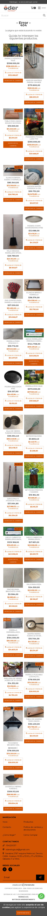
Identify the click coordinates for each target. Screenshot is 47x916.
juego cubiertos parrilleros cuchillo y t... (34, 538)
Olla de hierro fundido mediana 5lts (13, 432)
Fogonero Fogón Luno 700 (34, 138)
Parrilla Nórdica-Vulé (13, 59)
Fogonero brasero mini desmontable (13, 744)
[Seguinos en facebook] (10, 869)
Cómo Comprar (30, 835)
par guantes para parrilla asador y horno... (13, 301)
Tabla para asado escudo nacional (13, 122)
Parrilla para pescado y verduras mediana (13, 342)
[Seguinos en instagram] (5, 869)
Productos (28, 822)
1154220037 (11, 845)
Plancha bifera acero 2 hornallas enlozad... (13, 179)
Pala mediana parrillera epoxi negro (13, 252)
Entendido (23, 913)
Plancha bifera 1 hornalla (34, 294)
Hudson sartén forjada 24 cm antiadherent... (34, 187)
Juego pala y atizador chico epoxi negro (13, 500)
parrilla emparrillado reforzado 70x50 (13, 631)
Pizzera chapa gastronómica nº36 (34, 227)
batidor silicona (34, 436)
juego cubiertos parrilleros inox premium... (13, 538)
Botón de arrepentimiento (23, 899)
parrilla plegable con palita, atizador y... (34, 676)
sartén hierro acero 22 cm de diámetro (34, 635)
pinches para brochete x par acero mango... (13, 590)
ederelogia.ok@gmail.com (18, 849)
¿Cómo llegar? (9, 835)
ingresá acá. (23, 897)
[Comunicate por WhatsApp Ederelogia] (41, 896)
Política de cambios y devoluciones (33, 828)
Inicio (5, 822)
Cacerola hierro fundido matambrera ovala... (13, 788)
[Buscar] (44, 15)
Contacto (7, 827)
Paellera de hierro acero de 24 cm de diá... (13, 679)
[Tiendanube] (23, 886)
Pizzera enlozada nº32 (13, 388)
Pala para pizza (34, 584)
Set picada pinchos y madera (34, 491)
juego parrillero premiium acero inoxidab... (34, 340)
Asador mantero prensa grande (34, 81)
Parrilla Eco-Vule (34, 386)
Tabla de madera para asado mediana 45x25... (34, 720)
